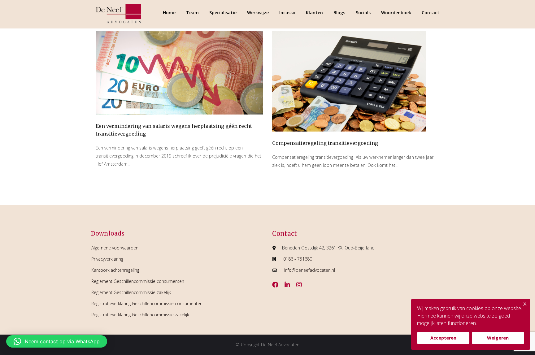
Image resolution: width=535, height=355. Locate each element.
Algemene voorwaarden (114, 248)
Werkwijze (258, 12)
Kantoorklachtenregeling (115, 270)
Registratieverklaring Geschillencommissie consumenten (146, 303)
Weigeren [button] (498, 338)
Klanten (314, 12)
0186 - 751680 (297, 259)
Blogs (339, 12)
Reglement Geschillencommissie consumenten (137, 281)
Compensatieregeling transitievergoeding (325, 143)
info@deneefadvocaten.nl (309, 270)
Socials (363, 12)
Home (169, 12)
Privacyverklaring (107, 259)
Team (192, 12)
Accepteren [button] (443, 338)
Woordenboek (396, 12)
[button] (56, 341)
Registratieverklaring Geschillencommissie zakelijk (140, 315)
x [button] (525, 303)
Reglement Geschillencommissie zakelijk (131, 292)
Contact (430, 12)
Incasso (287, 12)
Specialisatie (223, 12)
